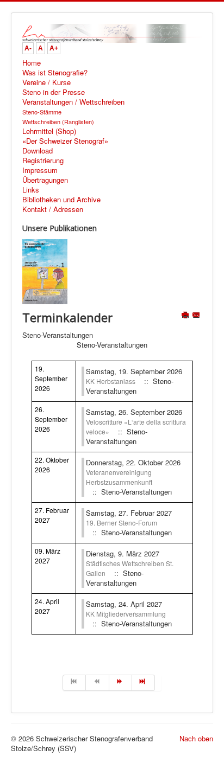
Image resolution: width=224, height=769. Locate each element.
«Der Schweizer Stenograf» (65, 141)
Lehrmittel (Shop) (49, 131)
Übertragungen (45, 180)
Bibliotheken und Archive (61, 199)
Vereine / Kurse (46, 82)
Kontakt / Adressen (52, 209)
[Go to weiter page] (120, 683)
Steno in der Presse (53, 92)
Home (31, 63)
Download (37, 151)
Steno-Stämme (41, 111)
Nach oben (196, 738)
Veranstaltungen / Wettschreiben (73, 102)
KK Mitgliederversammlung (126, 613)
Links (30, 190)
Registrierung (43, 160)
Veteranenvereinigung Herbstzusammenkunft (119, 476)
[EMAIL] (197, 316)
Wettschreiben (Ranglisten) (58, 121)
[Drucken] (186, 316)
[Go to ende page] (143, 683)
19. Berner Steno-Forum (121, 522)
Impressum (40, 170)
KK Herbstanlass (110, 381)
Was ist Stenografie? (55, 73)
